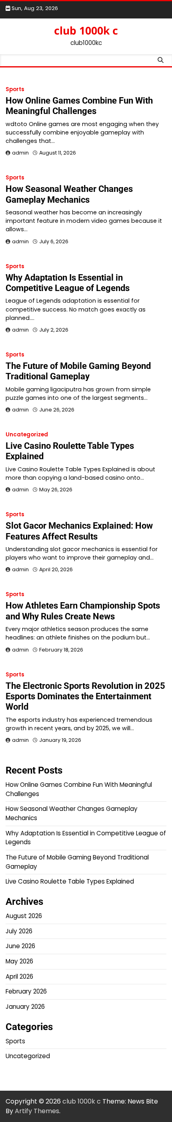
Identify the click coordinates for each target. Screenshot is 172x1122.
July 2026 (19, 931)
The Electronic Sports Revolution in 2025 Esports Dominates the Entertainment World (85, 696)
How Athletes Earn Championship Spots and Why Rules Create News (83, 611)
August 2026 (24, 916)
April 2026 (19, 976)
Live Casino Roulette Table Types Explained (70, 881)
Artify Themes (37, 1111)
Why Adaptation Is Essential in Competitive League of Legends (68, 283)
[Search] (160, 60)
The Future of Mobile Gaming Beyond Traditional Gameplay (78, 371)
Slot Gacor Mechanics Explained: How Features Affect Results (79, 531)
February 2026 (26, 991)
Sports (15, 89)
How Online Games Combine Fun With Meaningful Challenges (79, 106)
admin (20, 152)
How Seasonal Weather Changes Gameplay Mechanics (69, 194)
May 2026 (19, 961)
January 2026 (25, 1006)
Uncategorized (27, 434)
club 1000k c (86, 30)
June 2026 (20, 946)
